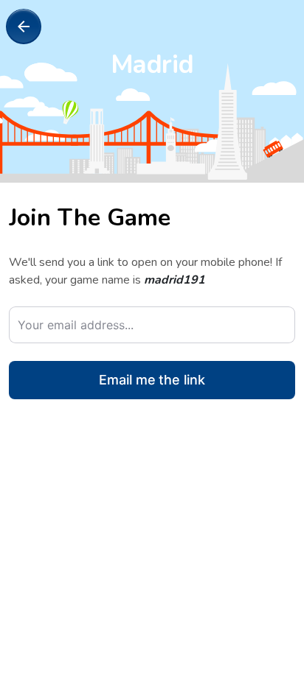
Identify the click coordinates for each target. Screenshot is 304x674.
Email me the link (152, 379)
